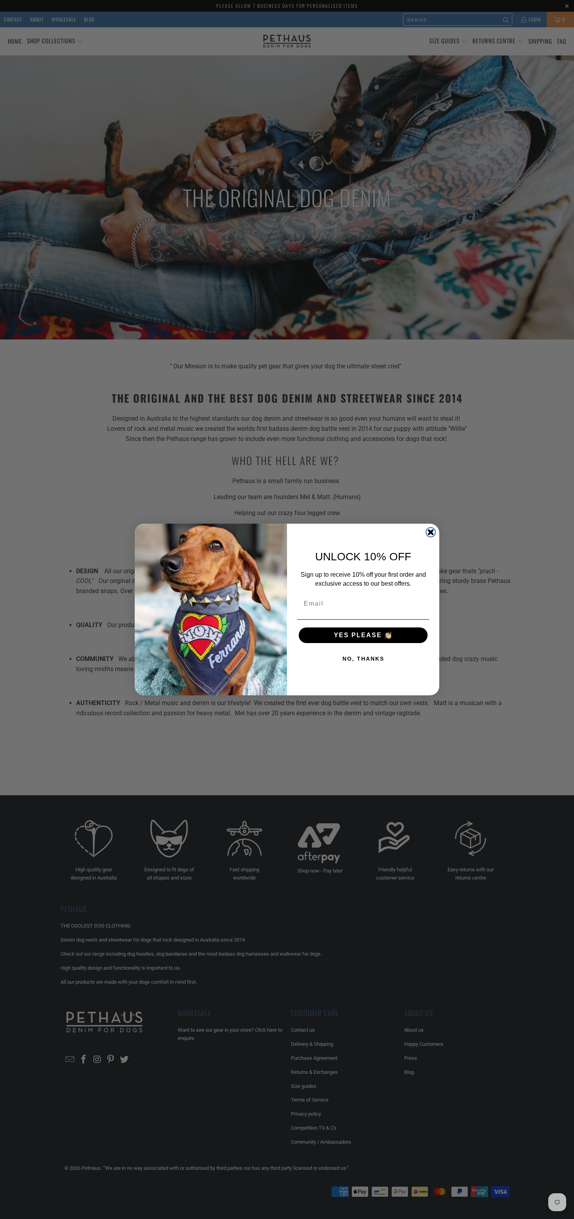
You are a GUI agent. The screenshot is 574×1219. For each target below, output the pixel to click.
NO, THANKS (363, 659)
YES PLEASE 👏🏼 (363, 635)
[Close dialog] (430, 532)
